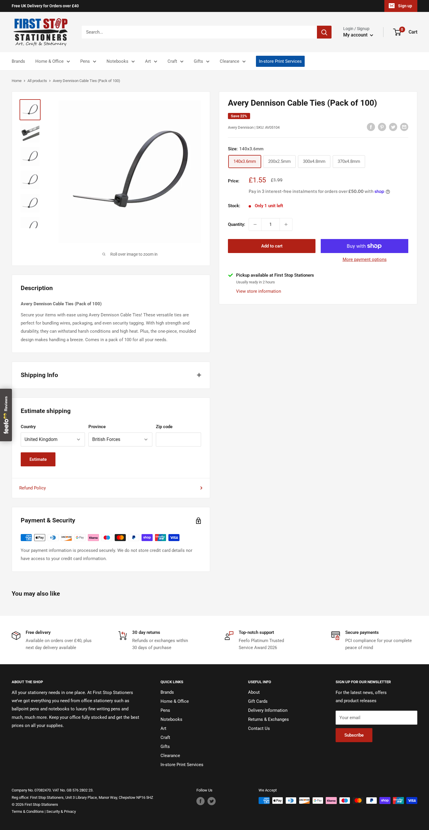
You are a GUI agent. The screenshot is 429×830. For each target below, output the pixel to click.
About (254, 692)
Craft (172, 61)
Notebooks (117, 61)
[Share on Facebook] (371, 127)
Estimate (38, 459)
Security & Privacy (61, 811)
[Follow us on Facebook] (200, 801)
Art (148, 61)
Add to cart (271, 246)
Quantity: (236, 224)
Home (17, 81)
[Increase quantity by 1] (286, 224)
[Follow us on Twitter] (211, 801)
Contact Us (259, 728)
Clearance (229, 61)
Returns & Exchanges (268, 719)
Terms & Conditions (28, 811)
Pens (85, 61)
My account (356, 35)
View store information (258, 291)
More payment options (365, 259)
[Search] (324, 32)
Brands (18, 61)
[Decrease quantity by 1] (255, 224)
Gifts (198, 61)
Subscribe (354, 735)
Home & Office (49, 61)
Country (28, 426)
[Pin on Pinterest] (382, 127)
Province (97, 426)
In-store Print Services (280, 61)
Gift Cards (258, 701)
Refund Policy (32, 488)
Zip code (164, 426)
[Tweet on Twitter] (393, 127)
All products (37, 81)
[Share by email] (404, 127)
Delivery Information (267, 710)
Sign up (405, 6)
